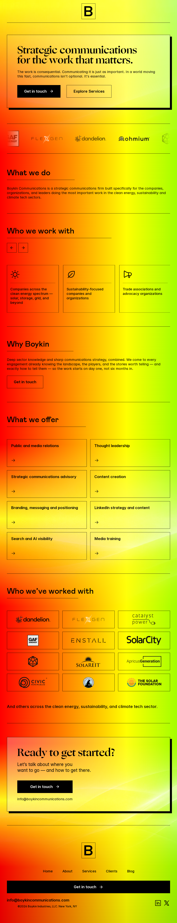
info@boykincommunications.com (45, 799)
